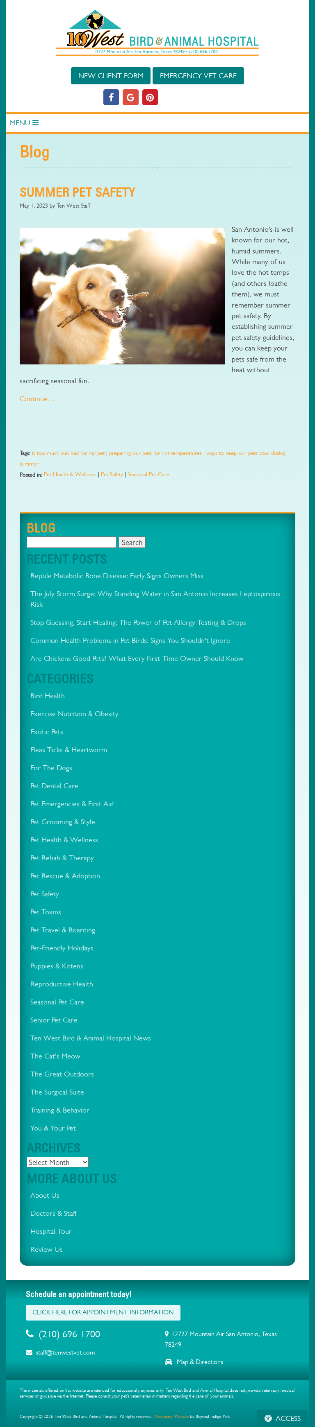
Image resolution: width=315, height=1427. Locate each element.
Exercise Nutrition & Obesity (74, 713)
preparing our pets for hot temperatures (155, 453)
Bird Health (47, 695)
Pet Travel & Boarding (62, 929)
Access (288, 1418)
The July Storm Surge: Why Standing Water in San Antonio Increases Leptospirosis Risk (155, 598)
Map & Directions (199, 1362)
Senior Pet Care (54, 1019)
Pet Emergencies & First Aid (72, 803)
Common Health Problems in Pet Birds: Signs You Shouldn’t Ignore (130, 640)
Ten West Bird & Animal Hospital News (90, 1038)
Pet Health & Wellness (70, 474)
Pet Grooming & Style (62, 821)
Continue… (37, 398)
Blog (41, 527)
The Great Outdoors (62, 1074)
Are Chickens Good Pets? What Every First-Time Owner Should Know (137, 658)
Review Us (46, 1249)
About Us (44, 1195)
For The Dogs (51, 767)
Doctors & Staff (53, 1213)
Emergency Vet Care (198, 75)
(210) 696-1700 (69, 1334)
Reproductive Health (61, 983)
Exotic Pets (46, 731)
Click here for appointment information (103, 1312)
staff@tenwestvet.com (65, 1352)
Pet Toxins (45, 911)
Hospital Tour (51, 1231)
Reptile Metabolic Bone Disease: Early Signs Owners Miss (116, 575)
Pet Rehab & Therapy (62, 857)
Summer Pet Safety (77, 191)
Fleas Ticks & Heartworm (68, 749)
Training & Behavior (59, 1110)
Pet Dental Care (54, 785)
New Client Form (111, 75)
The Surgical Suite (57, 1092)
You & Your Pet (53, 1128)
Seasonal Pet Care (148, 474)
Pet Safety (112, 474)
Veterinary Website (171, 1416)
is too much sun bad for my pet (68, 453)
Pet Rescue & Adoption (65, 875)
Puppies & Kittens (56, 965)
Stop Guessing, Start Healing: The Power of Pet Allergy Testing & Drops (138, 622)
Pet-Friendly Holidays (62, 947)
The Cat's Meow (55, 1056)
